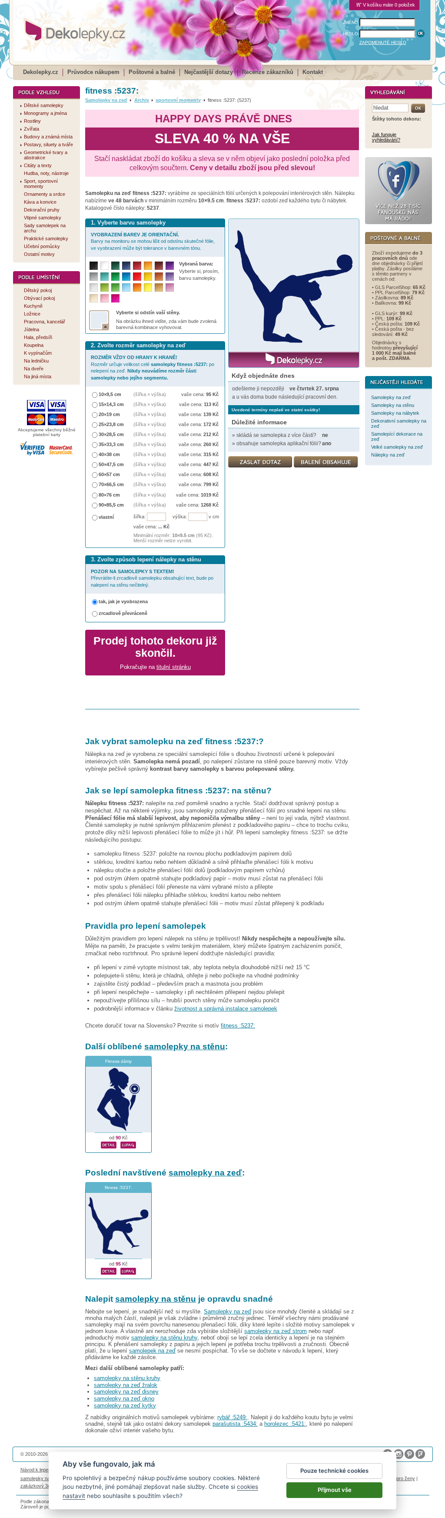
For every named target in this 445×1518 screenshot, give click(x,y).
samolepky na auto (40, 1478)
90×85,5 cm (111, 504)
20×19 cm (109, 414)
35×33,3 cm (111, 444)
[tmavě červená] (137, 266)
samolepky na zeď (205, 1172)
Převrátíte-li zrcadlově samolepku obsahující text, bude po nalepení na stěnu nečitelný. (152, 578)
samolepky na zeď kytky (125, 1405)
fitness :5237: (238, 1025)
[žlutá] (148, 277)
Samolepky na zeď (106, 100)
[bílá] (105, 266)
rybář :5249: (232, 1417)
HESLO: (351, 33)
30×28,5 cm (111, 434)
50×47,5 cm (111, 464)
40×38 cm (109, 454)
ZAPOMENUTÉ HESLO (382, 42)
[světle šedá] (94, 287)
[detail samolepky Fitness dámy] (108, 1143)
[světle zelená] (115, 287)
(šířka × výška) (149, 394)
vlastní (106, 517)
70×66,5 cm (111, 484)
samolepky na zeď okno (124, 1398)
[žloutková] (148, 266)
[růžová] (105, 298)
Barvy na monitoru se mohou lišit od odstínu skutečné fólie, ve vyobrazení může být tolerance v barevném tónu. (153, 241)
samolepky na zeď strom (275, 1331)
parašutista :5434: (235, 1424)
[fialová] (170, 266)
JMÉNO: (351, 22)
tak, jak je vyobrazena (123, 601)
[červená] (137, 277)
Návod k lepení (36, 1469)
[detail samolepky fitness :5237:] (108, 1270)
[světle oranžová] (137, 287)
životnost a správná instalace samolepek (225, 1008)
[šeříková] (170, 287)
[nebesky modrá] (126, 277)
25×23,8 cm (111, 424)
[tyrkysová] (105, 277)
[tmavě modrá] (126, 266)
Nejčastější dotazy (208, 72)
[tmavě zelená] (115, 266)
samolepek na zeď (152, 1350)
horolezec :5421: (285, 1424)
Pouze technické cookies (334, 1470)
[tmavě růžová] (115, 298)
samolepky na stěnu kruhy (164, 1337)
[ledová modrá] (126, 287)
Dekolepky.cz (40, 72)
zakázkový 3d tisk (39, 1485)
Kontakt (312, 72)
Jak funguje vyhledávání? (386, 137)
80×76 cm (109, 494)
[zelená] (115, 277)
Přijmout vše (335, 1489)
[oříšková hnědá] (159, 277)
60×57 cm (109, 474)
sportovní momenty (178, 100)
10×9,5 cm (110, 394)
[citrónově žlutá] (148, 287)
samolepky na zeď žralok (125, 1385)
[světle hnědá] (159, 287)
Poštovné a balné (152, 72)
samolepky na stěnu (184, 1046)
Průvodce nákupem (93, 72)
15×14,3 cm (111, 404)
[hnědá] (159, 266)
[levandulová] (170, 277)
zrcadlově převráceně (123, 613)
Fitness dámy (118, 1061)
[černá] (94, 266)
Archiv (141, 100)
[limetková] (105, 287)
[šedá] (94, 277)
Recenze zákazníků (267, 72)
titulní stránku (173, 667)
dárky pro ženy (399, 1478)
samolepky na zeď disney (126, 1391)
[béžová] (94, 298)
